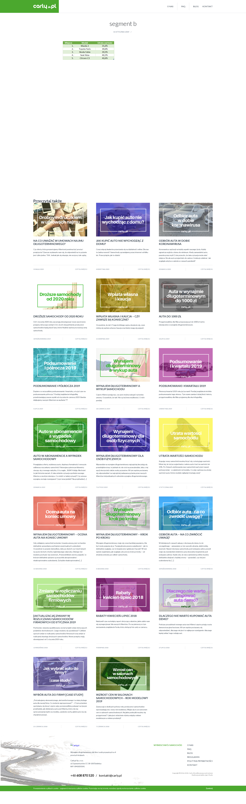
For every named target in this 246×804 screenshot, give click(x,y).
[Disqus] (123, 92)
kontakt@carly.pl (110, 775)
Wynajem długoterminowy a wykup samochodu (118, 387)
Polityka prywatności (200, 761)
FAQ (183, 6)
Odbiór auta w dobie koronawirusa (174, 242)
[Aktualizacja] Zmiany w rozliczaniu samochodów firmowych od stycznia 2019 (54, 619)
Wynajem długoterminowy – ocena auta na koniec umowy (60, 536)
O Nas (190, 745)
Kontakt (207, 6)
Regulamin (193, 757)
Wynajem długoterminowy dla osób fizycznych (120, 457)
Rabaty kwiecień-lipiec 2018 (116, 615)
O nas (170, 6)
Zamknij (209, 788)
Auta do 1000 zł (170, 316)
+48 (82, 775)
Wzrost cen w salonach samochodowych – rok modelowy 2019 (122, 698)
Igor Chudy (209, 775)
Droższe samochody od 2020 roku (58, 316)
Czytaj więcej (81, 269)
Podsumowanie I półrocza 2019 (56, 385)
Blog (196, 6)
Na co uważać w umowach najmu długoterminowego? (58, 242)
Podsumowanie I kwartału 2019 (182, 385)
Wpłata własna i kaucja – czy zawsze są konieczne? (118, 318)
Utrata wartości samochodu (181, 455)
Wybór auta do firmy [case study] (58, 694)
